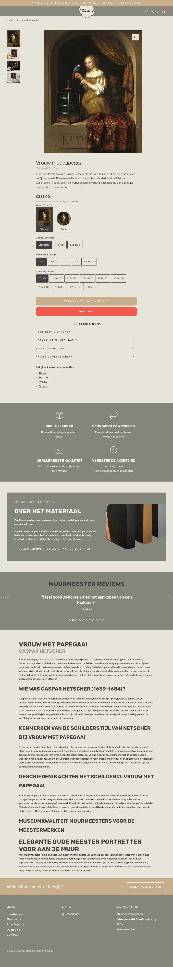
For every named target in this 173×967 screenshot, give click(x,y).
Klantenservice (125, 929)
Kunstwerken (15, 914)
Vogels (43, 386)
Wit (76, 261)
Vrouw (43, 381)
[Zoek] (146, 11)
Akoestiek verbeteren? (54, 356)
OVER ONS (13, 929)
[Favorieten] (157, 11)
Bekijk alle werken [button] (145, 886)
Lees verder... (61, 187)
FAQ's (119, 924)
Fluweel (59, 244)
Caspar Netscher (51, 168)
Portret (43, 377)
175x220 (103, 278)
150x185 (87, 278)
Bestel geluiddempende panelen (113, 470)
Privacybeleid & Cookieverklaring (136, 919)
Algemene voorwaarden (130, 914)
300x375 (91, 287)
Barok (42, 373)
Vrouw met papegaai (27, 20)
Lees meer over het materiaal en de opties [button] (54, 549)
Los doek (75, 244)
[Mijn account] (152, 11)
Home (10, 20)
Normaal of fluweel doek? (56, 340)
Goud (53, 261)
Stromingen (14, 924)
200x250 (119, 278)
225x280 (44, 287)
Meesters (12, 919)
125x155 (72, 278)
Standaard (44, 244)
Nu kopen (86, 311)
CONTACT (13, 934)
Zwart (42, 261)
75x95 (42, 278)
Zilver (65, 261)
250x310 (59, 287)
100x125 (56, 278)
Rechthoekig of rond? (53, 332)
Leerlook (89, 261)
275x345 (75, 287)
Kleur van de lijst (50, 348)
